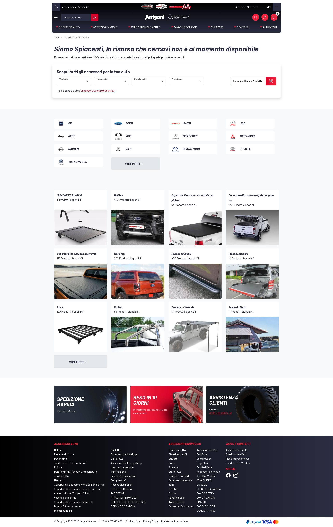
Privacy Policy (150, 521)
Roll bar (58, 467)
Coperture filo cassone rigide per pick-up (77, 488)
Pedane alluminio (64, 454)
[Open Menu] (56, 17)
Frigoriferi (202, 463)
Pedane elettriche (121, 484)
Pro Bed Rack (204, 467)
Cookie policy (133, 521)
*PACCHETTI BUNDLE (124, 497)
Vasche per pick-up (65, 497)
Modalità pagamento (238, 458)
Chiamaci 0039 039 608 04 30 (98, 90)
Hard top (59, 480)
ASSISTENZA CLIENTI (247, 7)
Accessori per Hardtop (124, 454)
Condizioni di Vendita (238, 463)
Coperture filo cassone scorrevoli (73, 501)
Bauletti (115, 450)
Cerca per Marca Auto (145, 27)
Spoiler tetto (61, 475)
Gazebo (173, 488)
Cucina (172, 493)
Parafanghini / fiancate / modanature (75, 471)
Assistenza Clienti (236, 450)
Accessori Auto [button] (69, 27)
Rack (171, 463)
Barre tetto (117, 458)
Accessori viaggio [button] (105, 27)
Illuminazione (118, 471)
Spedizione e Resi (236, 454)
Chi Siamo (217, 27)
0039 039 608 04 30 (220, 413)
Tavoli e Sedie (177, 497)
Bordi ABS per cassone (67, 506)
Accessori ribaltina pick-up (126, 463)
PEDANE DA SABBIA (123, 506)
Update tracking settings (174, 521)
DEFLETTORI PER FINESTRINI (128, 501)
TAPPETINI (117, 493)
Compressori (118, 480)
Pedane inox (61, 458)
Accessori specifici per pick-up (72, 493)
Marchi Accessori (185, 27)
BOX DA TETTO (205, 493)
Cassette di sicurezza (123, 475)
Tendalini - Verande (179, 475)
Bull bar (58, 450)
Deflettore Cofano (121, 488)
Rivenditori (270, 27)
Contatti (243, 27)
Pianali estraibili (63, 510)
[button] (255, 17)
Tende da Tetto (177, 450)
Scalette (173, 467)
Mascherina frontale (122, 467)
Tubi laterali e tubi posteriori (70, 463)
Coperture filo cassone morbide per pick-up (79, 484)
